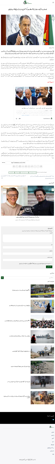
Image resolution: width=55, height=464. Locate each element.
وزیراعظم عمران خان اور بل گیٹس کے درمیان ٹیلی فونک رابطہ (27, 217)
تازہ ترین (53, 432)
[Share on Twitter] (32, 166)
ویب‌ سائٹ (49, 257)
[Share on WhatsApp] (41, 166)
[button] (53, 2)
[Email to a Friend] (29, 166)
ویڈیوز (53, 454)
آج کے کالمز (52, 445)
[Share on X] (35, 166)
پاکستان (52, 435)
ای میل (50, 251)
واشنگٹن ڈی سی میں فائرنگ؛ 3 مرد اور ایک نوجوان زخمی (21, 290)
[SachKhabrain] (27, 2)
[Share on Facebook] (38, 166)
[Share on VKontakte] (23, 166)
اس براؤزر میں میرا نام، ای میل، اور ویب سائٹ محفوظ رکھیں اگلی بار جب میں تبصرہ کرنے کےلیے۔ (35, 263)
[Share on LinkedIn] (20, 166)
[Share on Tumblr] (16, 166)
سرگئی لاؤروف (11, 172)
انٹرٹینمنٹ (52, 451)
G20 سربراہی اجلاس (32, 172)
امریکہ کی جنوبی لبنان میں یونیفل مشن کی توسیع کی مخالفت (21, 351)
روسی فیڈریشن (17, 172)
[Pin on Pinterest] (26, 166)
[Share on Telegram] (13, 166)
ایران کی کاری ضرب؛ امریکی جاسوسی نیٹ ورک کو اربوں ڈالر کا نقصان (19, 305)
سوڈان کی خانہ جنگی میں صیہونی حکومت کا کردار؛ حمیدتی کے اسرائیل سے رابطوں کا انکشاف (17, 397)
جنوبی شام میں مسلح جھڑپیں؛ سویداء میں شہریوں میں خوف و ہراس (18, 381)
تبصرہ (51, 233)
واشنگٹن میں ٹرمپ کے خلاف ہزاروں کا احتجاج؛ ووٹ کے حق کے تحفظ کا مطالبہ (17, 321)
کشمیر (53, 438)
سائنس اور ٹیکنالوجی (50, 448)
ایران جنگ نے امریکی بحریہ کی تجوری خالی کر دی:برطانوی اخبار (19, 336)
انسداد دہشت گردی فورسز (24, 172)
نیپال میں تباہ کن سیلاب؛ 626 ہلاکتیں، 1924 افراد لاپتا (20, 366)
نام (51, 244)
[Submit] (2, 277)
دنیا (27, 7)
